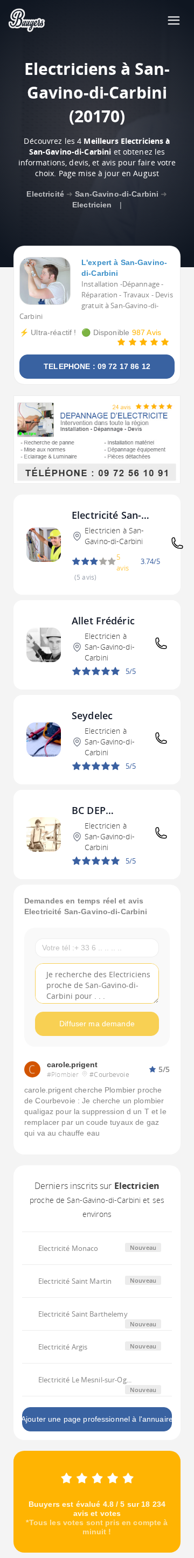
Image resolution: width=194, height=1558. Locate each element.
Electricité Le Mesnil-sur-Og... (84, 1380)
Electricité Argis (62, 1347)
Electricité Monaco (68, 1248)
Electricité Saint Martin (75, 1281)
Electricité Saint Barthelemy (83, 1314)
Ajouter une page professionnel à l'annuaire (97, 1419)
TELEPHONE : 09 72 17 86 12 (97, 366)
